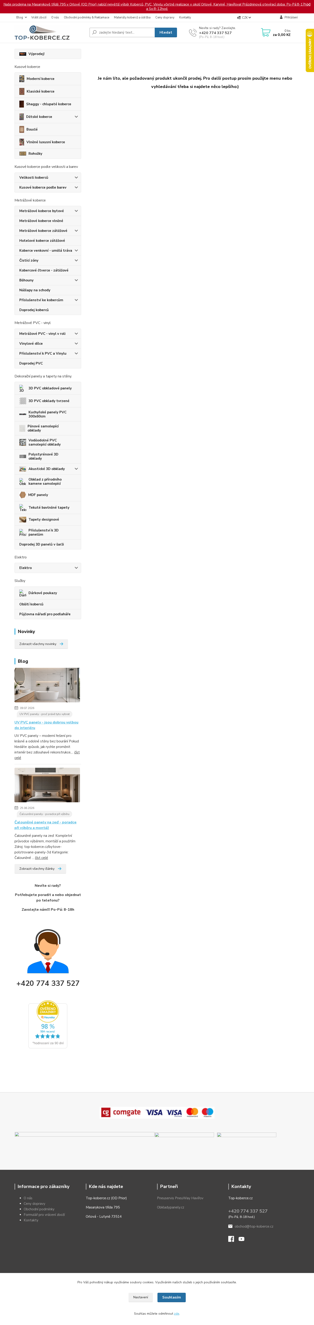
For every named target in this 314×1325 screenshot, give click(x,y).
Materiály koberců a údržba (132, 17)
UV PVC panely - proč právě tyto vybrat (45, 714)
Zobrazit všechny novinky (37, 644)
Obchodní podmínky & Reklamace (86, 17)
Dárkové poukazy (43, 593)
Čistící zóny (28, 260)
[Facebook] (233, 1240)
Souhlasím (171, 1297)
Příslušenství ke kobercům (41, 300)
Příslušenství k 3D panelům (44, 532)
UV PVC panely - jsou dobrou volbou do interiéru (46, 725)
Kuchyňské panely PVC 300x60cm (47, 414)
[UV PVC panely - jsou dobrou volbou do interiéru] (47, 686)
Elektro (25, 568)
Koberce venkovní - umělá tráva (45, 250)
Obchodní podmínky (39, 1209)
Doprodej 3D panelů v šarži (41, 544)
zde (176, 1313)
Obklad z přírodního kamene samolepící (45, 481)
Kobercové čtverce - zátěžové (44, 270)
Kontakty (185, 17)
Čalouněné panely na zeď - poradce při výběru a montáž (45, 825)
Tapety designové (44, 519)
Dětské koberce (39, 116)
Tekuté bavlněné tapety (49, 507)
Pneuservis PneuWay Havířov (180, 1198)
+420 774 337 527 (215, 32)
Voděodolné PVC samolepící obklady (45, 442)
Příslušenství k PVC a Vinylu (42, 353)
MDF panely (38, 495)
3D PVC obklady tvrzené (49, 401)
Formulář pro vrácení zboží (44, 1214)
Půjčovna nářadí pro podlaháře (45, 614)
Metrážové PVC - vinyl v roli (42, 333)
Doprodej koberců (34, 310)
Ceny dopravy (164, 17)
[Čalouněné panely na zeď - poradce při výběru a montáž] (47, 785)
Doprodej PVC (31, 363)
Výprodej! (37, 54)
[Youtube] (244, 1240)
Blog (19, 17)
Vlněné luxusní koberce (45, 142)
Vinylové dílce (31, 343)
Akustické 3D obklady (47, 469)
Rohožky (35, 153)
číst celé (41, 857)
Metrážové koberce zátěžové (43, 230)
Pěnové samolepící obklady (43, 428)
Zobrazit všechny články (36, 869)
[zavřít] (308, 4)
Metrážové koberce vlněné (41, 221)
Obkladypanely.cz (170, 1207)
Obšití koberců (31, 604)
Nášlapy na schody (34, 290)
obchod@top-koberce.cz (254, 1226)
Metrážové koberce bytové (41, 211)
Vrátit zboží (38, 17)
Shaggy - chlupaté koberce (48, 104)
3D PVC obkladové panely (50, 388)
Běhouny (26, 280)
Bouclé (32, 129)
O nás (55, 17)
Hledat (166, 32)
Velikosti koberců (33, 177)
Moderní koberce (40, 78)
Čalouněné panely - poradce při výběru (44, 814)
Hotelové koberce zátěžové (42, 240)
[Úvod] (50, 32)
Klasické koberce (40, 91)
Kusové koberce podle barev (42, 187)
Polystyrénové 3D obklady (43, 456)
